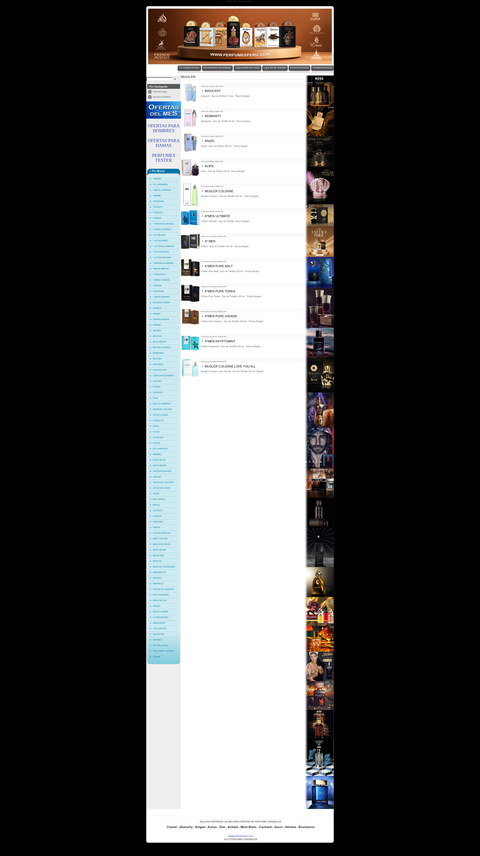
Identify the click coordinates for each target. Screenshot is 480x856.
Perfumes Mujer (160, 92)
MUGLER (157, 561)
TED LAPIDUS (159, 628)
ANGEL (210, 141)
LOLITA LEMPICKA (161, 533)
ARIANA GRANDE (161, 319)
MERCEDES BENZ (161, 544)
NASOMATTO (159, 572)
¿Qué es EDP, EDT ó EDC (247, 68)
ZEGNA (156, 656)
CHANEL (157, 387)
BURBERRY (158, 353)
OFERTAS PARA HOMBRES (164, 128)
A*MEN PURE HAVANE (221, 316)
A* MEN (210, 241)
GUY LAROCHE (160, 448)
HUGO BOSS (159, 460)
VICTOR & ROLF (161, 645)
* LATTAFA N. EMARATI (163, 246)
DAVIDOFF (158, 392)
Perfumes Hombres (162, 97)
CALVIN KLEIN (159, 370)
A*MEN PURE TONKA (220, 291)
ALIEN (209, 166)
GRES (156, 426)
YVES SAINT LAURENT (164, 651)
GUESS (156, 443)
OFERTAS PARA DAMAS (164, 143)
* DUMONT (158, 212)
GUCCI (156, 432)
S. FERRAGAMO (161, 617)
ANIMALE (157, 308)
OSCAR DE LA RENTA (163, 589)
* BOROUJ (158, 207)
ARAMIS (156, 314)
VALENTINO (158, 634)
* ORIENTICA (159, 274)
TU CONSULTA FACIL (189, 68)
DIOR (155, 398)
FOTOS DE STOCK (299, 68)
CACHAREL (158, 364)
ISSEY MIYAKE (159, 465)
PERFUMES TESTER (163, 158)
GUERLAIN (158, 437)
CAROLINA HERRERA (163, 375)
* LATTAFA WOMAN (162, 257)
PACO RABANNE (161, 595)
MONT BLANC (159, 550)
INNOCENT (213, 91)
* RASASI (157, 285)
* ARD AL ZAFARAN (162, 190)
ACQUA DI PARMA (161, 302)
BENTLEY (157, 336)
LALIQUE (157, 516)
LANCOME (158, 522)
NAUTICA (157, 578)
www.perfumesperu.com (240, 835)
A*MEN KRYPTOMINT (220, 341)
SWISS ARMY (159, 623)
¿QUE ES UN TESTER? (275, 68)
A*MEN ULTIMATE (217, 216)
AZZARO (157, 330)
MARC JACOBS (160, 538)
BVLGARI (157, 359)
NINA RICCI (158, 583)
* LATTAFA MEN (160, 240)
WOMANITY (213, 116)
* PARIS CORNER (161, 280)
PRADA (156, 606)
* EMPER (157, 218)
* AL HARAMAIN (160, 184)
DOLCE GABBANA (161, 404)
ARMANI (157, 325)
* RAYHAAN (158, 291)
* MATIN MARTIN (161, 269)
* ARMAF (157, 196)
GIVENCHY (158, 420)
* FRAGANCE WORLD (163, 224)
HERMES (157, 454)
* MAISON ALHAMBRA (163, 263)
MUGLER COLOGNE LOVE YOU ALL (230, 366)
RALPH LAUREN (160, 612)
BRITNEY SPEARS (161, 347)
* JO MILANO (159, 235)
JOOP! (156, 493)
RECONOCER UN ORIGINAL (217, 68)
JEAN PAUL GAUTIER (163, 482)
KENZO (156, 505)
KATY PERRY (159, 499)
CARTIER (157, 381)
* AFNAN (157, 179)
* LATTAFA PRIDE (161, 252)
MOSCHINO (158, 555)
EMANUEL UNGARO (162, 409)
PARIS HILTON (160, 600)
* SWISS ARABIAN (161, 297)
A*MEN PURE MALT (219, 266)
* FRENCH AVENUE (162, 229)
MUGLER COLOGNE (219, 191)
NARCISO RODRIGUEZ (164, 567)
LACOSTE (157, 510)
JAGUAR (157, 477)
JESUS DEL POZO (161, 488)
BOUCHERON (159, 342)
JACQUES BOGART (162, 471)
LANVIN (156, 527)
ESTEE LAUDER (160, 415)
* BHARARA (158, 201)
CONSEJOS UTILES (322, 68)
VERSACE (157, 640)
